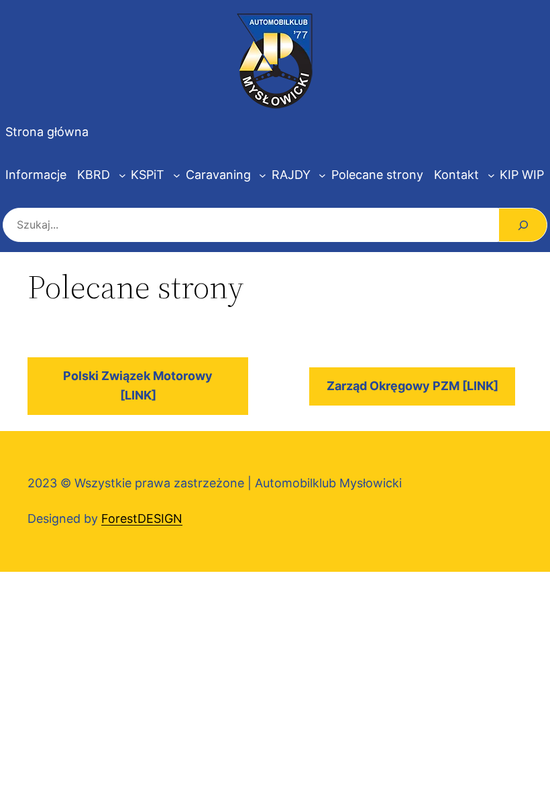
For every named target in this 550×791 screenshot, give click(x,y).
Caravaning (218, 175)
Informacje (35, 175)
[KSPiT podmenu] (176, 175)
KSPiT (147, 175)
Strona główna (47, 132)
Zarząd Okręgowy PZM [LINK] (412, 386)
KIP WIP (522, 175)
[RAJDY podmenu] (322, 175)
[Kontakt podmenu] (491, 175)
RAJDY (291, 175)
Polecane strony (377, 175)
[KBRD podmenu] (122, 175)
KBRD (93, 175)
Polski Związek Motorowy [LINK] (138, 385)
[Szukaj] (522, 225)
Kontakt (456, 175)
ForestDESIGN (141, 518)
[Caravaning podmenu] (262, 175)
